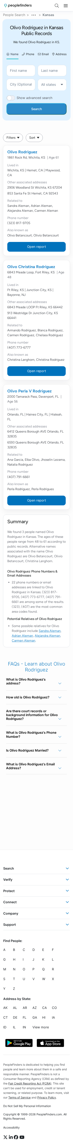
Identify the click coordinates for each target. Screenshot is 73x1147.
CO (54, 1008)
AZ (34, 1008)
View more (40, 1027)
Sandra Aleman (50, 631)
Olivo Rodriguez (22, 151)
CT (5, 1018)
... (33, 14)
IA (53, 1018)
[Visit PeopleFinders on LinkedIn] (11, 1137)
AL (15, 1008)
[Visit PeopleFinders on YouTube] (21, 1137)
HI (43, 1018)
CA (44, 1008)
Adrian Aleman (22, 636)
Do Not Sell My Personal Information (27, 1106)
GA (34, 1018)
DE (15, 1018)
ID (4, 1027)
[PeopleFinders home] (18, 5)
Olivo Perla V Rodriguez (29, 391)
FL (24, 1018)
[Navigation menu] (66, 6)
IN (24, 1027)
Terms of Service (19, 1097)
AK (5, 1008)
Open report (36, 247)
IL (14, 1027)
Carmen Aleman (23, 640)
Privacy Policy (46, 1097)
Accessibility (11, 1127)
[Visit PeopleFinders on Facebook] (16, 1137)
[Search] (57, 5)
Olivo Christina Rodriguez (31, 266)
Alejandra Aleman (47, 636)
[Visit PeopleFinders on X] (6, 1137)
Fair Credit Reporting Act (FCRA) (29, 1083)
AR (25, 1008)
